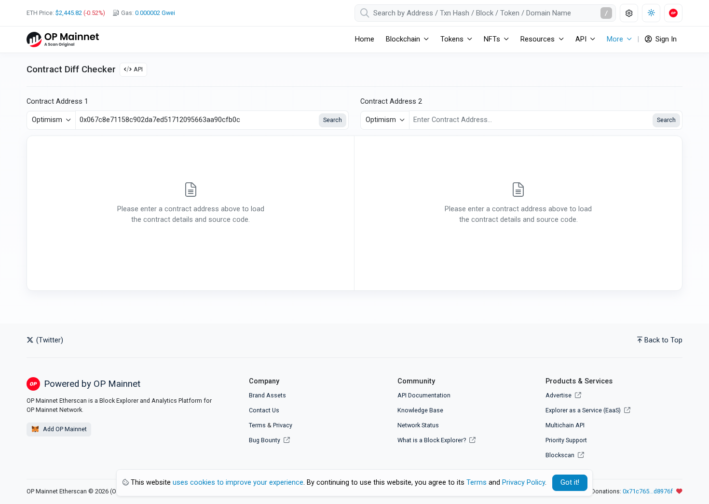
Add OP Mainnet (64, 429)
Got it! (569, 482)
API (138, 69)
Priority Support (566, 440)
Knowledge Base (420, 410)
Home (364, 39)
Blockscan (560, 455)
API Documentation (423, 395)
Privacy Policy (523, 482)
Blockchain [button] (403, 39)
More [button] (615, 39)
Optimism (47, 120)
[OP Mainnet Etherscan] (63, 39)
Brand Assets (267, 395)
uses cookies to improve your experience (238, 482)
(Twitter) (48, 340)
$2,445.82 (68, 12)
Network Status (418, 425)
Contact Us (264, 410)
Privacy (282, 425)
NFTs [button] (492, 39)
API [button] (580, 39)
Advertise (559, 395)
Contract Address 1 (57, 101)
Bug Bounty (264, 440)
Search (332, 119)
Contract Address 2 (391, 101)
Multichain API (565, 425)
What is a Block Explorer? (432, 440)
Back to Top (663, 340)
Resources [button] (537, 39)
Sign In (665, 39)
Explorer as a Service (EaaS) (583, 410)
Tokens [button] (452, 39)
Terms (257, 425)
